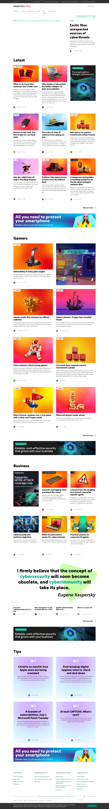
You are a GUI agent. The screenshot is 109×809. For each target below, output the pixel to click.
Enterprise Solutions (82, 772)
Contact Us (15, 800)
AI (16, 160)
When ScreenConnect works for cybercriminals (53, 536)
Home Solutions (17, 772)
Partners (25, 800)
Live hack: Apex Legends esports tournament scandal (71, 366)
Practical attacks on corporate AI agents (79, 536)
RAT (45, 517)
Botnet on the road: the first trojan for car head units (24, 134)
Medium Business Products (63, 772)
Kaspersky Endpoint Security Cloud (43, 779)
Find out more (88, 208)
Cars (17, 115)
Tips (34, 661)
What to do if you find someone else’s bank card (25, 85)
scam (45, 66)
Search (94, 16)
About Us (21, 800)
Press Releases (41, 800)
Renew (23, 11)
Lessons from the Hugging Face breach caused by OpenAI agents (82, 492)
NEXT (17, 517)
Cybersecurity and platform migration (22, 536)
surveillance (47, 115)
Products (15, 11)
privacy (46, 160)
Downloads (31, 11)
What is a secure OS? (84, 608)
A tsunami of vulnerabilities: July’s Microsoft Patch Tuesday (33, 715)
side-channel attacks (49, 472)
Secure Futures (52, 11)
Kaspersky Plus (17, 779)
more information (61, 806)
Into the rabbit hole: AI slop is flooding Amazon (24, 178)
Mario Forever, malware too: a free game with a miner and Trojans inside (32, 416)
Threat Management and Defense (85, 781)
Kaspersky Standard (18, 776)
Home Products (36, 1)
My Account (91, 6)
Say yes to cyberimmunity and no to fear (22, 609)
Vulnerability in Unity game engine (29, 271)
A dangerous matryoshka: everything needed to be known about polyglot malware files (82, 181)
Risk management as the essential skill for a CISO (43, 608)
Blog (44, 11)
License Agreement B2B (69, 796)
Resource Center (34, 800)
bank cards (19, 66)
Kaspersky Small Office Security (42, 776)
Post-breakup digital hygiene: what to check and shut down (76, 670)
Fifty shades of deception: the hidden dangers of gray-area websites (54, 86)
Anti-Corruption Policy (48, 796)
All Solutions (16, 784)
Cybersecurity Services (82, 779)
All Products (37, 781)
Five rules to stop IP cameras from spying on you (53, 134)
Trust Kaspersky (48, 800)
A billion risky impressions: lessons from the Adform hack (54, 179)
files (72, 20)
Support (38, 11)
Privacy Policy (40, 796)
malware (75, 160)
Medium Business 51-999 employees (70, 1)
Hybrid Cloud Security (82, 786)
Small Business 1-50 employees (51, 1)
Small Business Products (41, 772)
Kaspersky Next (59, 776)
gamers (75, 115)
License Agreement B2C (59, 796)
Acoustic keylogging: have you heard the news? (54, 491)
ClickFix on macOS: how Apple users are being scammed (33, 670)
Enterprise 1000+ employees (88, 1)
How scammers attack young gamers (30, 365)
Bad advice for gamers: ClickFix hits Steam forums (82, 133)
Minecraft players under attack (70, 415)
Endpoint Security (81, 784)
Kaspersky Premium (18, 781)
